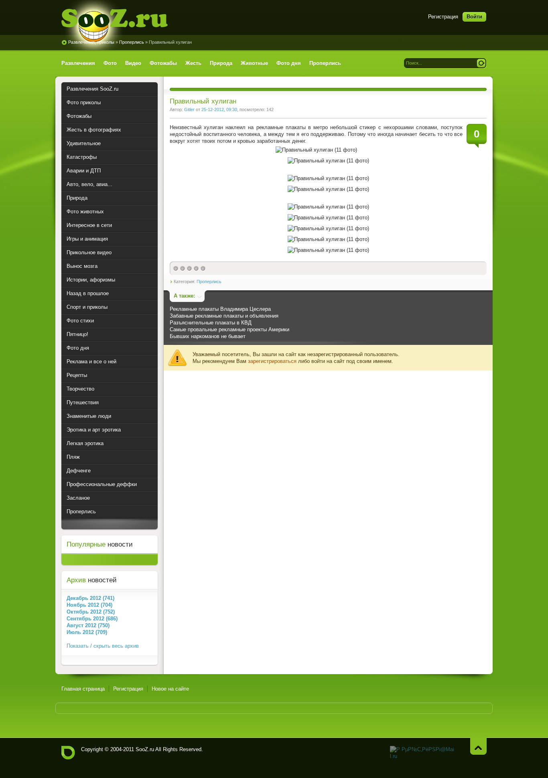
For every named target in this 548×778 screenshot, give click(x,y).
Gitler (189, 109)
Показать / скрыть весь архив (103, 646)
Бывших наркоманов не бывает (208, 336)
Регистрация (443, 17)
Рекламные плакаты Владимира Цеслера (220, 309)
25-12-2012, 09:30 (219, 109)
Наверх (478, 746)
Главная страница (83, 689)
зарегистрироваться (272, 361)
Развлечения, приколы (91, 42)
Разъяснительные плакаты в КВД (211, 323)
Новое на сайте (170, 689)
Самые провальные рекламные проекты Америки (229, 329)
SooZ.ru (114, 25)
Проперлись (131, 42)
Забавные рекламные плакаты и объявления (224, 316)
